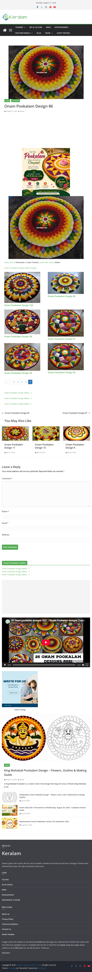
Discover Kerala (22, 33)
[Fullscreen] (87, 665)
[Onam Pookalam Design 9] (76, 428)
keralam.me (41, 942)
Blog (39, 33)
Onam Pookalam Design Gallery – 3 (18, 393)
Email (5, 523)
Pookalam (15, 100)
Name (5, 511)
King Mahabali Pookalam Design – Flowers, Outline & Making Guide (45, 772)
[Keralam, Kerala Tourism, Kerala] (5, 30)
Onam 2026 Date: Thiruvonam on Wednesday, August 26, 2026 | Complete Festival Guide (52, 808)
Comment (7, 478)
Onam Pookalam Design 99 (61, 296)
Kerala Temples (8, 934)
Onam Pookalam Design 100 (18, 305)
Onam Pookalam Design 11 (13, 446)
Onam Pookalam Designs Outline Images (20, 268)
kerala (22, 111)
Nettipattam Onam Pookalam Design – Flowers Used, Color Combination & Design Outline (52, 796)
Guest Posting (63, 33)
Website (5, 534)
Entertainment (61, 27)
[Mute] (83, 665)
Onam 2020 (8, 262)
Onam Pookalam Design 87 (75, 413)
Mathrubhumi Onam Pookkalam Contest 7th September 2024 (44, 821)
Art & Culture (35, 27)
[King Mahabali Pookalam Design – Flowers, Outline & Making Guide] (46, 738)
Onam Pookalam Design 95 (61, 372)
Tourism (19, 27)
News (48, 27)
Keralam (11, 853)
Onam (47, 33)
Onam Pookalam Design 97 (61, 338)
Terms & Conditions (10, 924)
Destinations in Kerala (11, 900)
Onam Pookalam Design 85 (17, 413)
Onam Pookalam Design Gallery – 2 (18, 398)
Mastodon (6, 953)
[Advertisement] (46, 131)
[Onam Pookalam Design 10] (45, 428)
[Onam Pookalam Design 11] (15, 428)
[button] (24, 27)
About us (5, 914)
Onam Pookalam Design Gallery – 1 (18, 404)
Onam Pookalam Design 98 (18, 336)
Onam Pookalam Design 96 (18, 373)
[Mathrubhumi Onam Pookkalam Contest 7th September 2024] (9, 823)
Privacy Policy (7, 919)
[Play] (5, 665)
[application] (46, 642)
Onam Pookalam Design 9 (75, 446)
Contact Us (6, 929)
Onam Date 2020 (46, 262)
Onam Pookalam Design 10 (44, 446)
